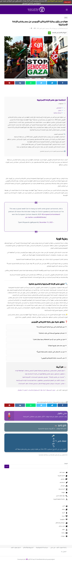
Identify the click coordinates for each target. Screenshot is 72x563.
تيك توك (42, 390)
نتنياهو (39, 402)
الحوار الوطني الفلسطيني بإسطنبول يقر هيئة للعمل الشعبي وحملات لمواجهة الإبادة (40, 371)
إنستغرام (36, 390)
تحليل (59, 110)
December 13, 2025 (46, 222)
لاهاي (42, 402)
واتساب (30, 390)
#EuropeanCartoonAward (51, 215)
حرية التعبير (58, 402)
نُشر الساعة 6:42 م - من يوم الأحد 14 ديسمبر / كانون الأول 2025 (52, 28)
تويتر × (25, 390)
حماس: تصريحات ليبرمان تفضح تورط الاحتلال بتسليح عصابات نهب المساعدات (41, 383)
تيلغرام (20, 390)
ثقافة (66, 17)
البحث (66, 463)
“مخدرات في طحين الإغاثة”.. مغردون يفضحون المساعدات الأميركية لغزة (43, 377)
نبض (54, 390)
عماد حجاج (52, 402)
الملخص (58, 108)
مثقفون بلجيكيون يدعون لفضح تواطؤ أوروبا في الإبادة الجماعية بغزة (45, 374)
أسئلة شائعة (57, 113)
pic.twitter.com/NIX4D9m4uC (36, 217)
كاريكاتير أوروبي (46, 402)
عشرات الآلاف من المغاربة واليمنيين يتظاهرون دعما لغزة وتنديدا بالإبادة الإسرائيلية (40, 380)
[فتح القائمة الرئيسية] (67, 9)
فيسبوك (48, 390)
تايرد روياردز (63, 402)
